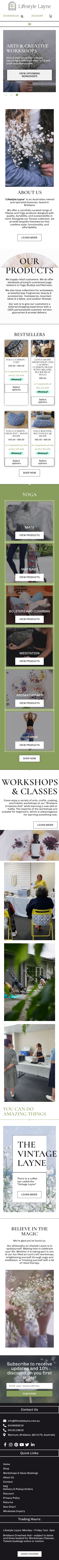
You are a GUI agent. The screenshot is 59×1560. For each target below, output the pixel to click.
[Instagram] (11, 1445)
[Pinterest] (16, 1445)
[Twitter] (27, 1445)
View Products (29, 535)
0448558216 (11, 15)
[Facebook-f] (5, 1445)
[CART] (49, 16)
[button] (22, 16)
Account (37, 15)
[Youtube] (22, 1445)
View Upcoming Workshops (29, 75)
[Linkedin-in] (33, 1445)
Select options (16, 388)
